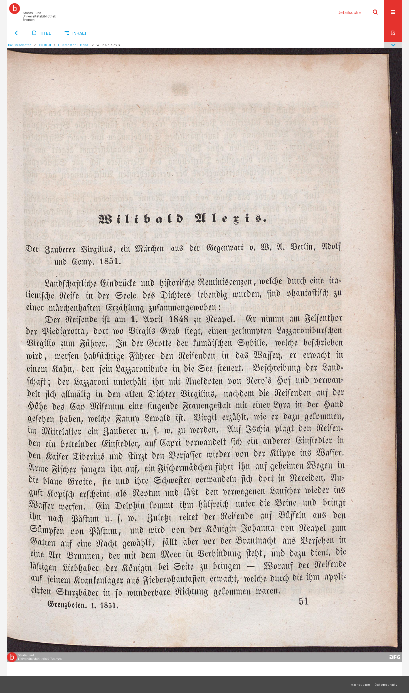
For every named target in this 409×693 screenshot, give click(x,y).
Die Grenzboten (19, 45)
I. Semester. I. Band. (74, 45)
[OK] (375, 12)
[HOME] (32, 12)
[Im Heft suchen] (393, 33)
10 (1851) (45, 45)
